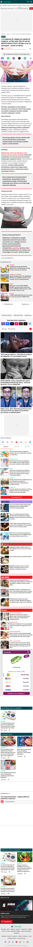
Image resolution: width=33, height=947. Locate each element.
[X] (12, 323)
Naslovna (3, 34)
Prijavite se (7, 921)
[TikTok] (25, 323)
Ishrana (8, 34)
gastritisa (15, 248)
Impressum (14, 936)
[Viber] (3, 323)
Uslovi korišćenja (21, 938)
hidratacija (28, 315)
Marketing (4, 936)
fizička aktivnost (7, 315)
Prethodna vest (8, 304)
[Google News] (30, 323)
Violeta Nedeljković (8, 48)
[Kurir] (5, 2)
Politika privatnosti (12, 938)
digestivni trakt (18, 315)
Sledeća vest (25, 304)
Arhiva (30, 936)
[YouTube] (21, 323)
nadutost (9, 95)
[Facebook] (8, 323)
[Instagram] (16, 323)
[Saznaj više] (31, 897)
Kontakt (9, 936)
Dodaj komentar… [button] (10, 801)
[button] (30, 49)
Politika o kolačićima (23, 936)
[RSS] (25, 442)
